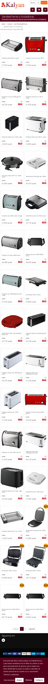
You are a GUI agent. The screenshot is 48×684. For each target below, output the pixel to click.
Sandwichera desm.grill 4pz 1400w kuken (35, 531)
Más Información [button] (9, 680)
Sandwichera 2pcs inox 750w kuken (36, 216)
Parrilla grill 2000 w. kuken (33, 570)
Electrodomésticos (20, 24)
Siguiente (32, 629)
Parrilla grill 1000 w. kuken (33, 294)
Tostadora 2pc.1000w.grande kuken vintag (12, 294)
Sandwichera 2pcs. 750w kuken (34, 491)
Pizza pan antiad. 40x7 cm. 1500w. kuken (12, 176)
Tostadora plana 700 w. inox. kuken (12, 531)
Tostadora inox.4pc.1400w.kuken (11, 255)
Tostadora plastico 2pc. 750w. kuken (10, 413)
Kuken (3, 62)
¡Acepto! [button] (19, 680)
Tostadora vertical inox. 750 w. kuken (34, 97)
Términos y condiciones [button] (11, 674)
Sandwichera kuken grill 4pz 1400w (36, 176)
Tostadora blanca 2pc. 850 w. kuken (36, 137)
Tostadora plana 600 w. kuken (10, 58)
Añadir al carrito (13, 69)
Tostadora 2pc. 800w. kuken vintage (12, 216)
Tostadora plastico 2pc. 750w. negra (12, 137)
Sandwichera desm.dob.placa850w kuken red (12, 334)
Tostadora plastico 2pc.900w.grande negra (36, 334)
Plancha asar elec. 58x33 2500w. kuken (11, 610)
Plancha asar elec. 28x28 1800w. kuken (35, 255)
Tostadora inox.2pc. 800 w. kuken (11, 452)
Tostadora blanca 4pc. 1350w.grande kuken (32, 452)
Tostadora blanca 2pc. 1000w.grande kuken (32, 373)
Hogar (9, 24)
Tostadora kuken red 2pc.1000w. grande (35, 413)
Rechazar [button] (29, 680)
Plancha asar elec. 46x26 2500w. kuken (35, 610)
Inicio (3, 24)
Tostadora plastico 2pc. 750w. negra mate (12, 491)
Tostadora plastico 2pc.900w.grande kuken (12, 373)
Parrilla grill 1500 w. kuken (9, 570)
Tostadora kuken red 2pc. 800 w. (35, 58)
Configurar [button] (39, 680)
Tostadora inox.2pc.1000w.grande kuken (11, 97)
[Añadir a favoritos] (21, 62)
